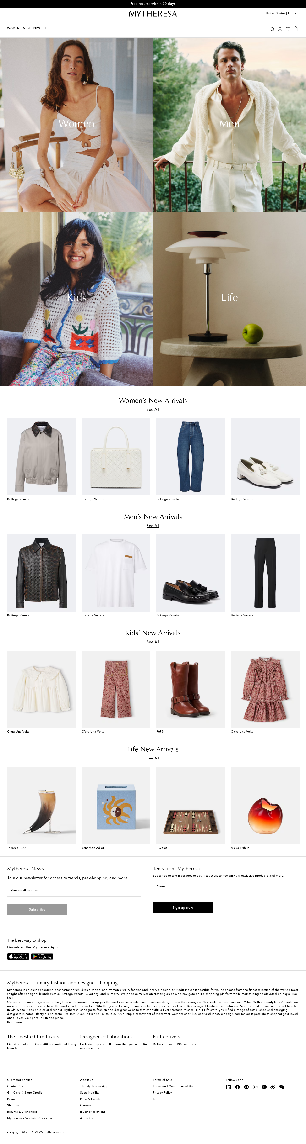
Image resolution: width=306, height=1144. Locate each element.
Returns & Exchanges (22, 1112)
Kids (76, 298)
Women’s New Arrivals (153, 401)
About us (86, 1080)
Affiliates (86, 1118)
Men (229, 124)
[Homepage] (153, 14)
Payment (13, 1099)
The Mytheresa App (94, 1086)
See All (153, 410)
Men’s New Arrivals (153, 517)
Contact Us (15, 1086)
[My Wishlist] (288, 28)
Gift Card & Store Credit (24, 1092)
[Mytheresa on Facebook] (237, 1087)
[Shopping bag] (296, 28)
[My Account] (280, 28)
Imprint (158, 1099)
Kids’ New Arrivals (153, 633)
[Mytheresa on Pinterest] (246, 1087)
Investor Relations (92, 1112)
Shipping (13, 1105)
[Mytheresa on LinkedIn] (229, 1087)
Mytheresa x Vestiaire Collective (30, 1118)
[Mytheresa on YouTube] (264, 1087)
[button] (272, 29)
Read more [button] (15, 1022)
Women (76, 124)
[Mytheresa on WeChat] (282, 1087)
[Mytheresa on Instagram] (255, 1087)
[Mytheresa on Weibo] (273, 1087)
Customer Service (19, 1080)
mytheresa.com (55, 1132)
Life (229, 298)
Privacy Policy (162, 1092)
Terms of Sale (162, 1080)
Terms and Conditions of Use (173, 1086)
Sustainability (89, 1092)
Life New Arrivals (153, 749)
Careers (85, 1105)
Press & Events (90, 1099)
